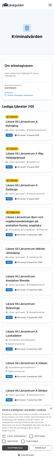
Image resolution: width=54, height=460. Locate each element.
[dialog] (27, 433)
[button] (27, 455)
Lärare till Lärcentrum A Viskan (26, 363)
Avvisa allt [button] (40, 448)
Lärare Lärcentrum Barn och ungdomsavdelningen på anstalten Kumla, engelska (24, 221)
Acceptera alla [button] (15, 448)
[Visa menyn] (50, 5)
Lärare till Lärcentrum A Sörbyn (26, 390)
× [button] (51, 408)
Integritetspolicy (8, 430)
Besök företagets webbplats (20, 95)
